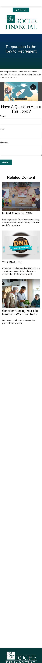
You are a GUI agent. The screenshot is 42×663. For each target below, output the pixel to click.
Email (2, 129)
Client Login (22, 10)
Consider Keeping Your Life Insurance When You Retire (20, 312)
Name (2, 116)
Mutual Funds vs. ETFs (17, 213)
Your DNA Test (11, 262)
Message (4, 142)
